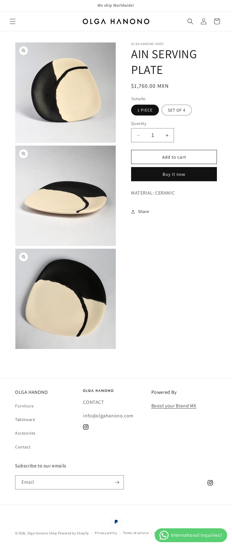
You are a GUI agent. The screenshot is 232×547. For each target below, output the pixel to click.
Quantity (138, 123)
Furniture (24, 406)
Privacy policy (106, 533)
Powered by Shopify (73, 533)
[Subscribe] (117, 482)
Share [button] (143, 211)
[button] (12, 21)
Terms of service (135, 533)
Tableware (25, 419)
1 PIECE (145, 110)
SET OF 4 (176, 110)
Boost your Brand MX (173, 406)
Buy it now (174, 174)
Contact (23, 447)
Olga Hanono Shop (42, 533)
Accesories (25, 433)
